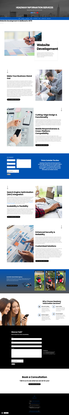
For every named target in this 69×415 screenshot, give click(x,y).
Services (22, 18)
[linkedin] (33, 12)
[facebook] (31, 12)
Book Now (49, 18)
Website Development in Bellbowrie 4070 (16, 21)
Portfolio (27, 18)
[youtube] (37, 12)
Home (19, 18)
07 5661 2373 (47, 352)
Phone (8, 165)
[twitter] (34, 12)
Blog (39, 18)
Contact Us (44, 18)
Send (9, 174)
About (31, 18)
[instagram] (36, 12)
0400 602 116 (52, 352)
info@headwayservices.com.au (50, 351)
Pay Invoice (36, 18)
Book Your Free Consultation (13, 99)
